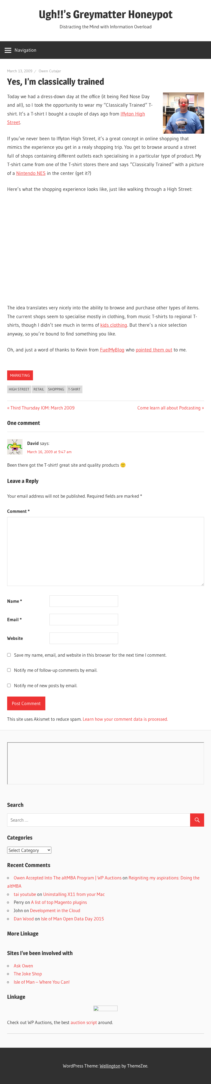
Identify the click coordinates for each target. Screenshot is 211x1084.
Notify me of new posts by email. (45, 685)
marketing (20, 375)
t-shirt (74, 389)
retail (39, 389)
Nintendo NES (31, 173)
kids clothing (113, 325)
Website (15, 638)
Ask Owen (23, 966)
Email (14, 619)
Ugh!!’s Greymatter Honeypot (106, 14)
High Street (19, 389)
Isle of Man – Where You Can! (42, 982)
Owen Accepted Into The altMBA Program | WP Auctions (67, 878)
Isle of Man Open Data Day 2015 (72, 918)
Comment (18, 511)
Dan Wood (24, 918)
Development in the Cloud (55, 910)
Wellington (110, 1066)
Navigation (25, 50)
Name (14, 601)
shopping (56, 389)
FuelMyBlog (112, 350)
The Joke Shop (28, 973)
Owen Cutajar (50, 70)
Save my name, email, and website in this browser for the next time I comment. (90, 655)
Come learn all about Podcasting (169, 408)
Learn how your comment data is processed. (125, 719)
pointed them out (154, 350)
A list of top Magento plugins (59, 902)
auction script (84, 1022)
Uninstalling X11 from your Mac (74, 894)
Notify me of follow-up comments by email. (55, 670)
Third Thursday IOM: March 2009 (42, 408)
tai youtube (25, 894)
